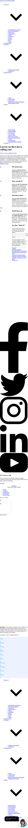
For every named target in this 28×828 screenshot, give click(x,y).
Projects (10, 39)
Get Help (2, 483)
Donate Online (11, 129)
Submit (14, 248)
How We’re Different (13, 31)
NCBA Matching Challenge (14, 141)
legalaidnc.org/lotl (4, 163)
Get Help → (7, 143)
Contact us (14, 485)
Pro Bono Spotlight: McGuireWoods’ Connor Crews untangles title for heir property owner (19, 251)
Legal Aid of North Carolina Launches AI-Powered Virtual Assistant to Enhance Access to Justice (19, 257)
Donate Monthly (12, 131)
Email (14, 237)
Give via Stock (11, 135)
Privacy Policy (6, 495)
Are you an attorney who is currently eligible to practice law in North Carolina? (19, 241)
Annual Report (11, 33)
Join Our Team (7, 43)
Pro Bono (5, 491)
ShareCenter (6, 493)
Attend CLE (11, 32)
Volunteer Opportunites (13, 69)
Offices (10, 35)
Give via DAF (11, 132)
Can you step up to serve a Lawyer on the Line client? (19, 229)
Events (9, 37)
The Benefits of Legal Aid (14, 29)
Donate (4, 489)
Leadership (10, 36)
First (27, 234)
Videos (9, 41)
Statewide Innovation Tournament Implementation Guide (16, 102)
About (9, 97)
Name (14, 232)
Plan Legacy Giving (13, 136)
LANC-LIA (11, 100)
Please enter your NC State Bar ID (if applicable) (19, 244)
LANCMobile (11, 99)
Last (27, 235)
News (9, 40)
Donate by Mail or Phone (14, 137)
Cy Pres (10, 139)
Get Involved (6, 492)
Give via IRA (11, 133)
